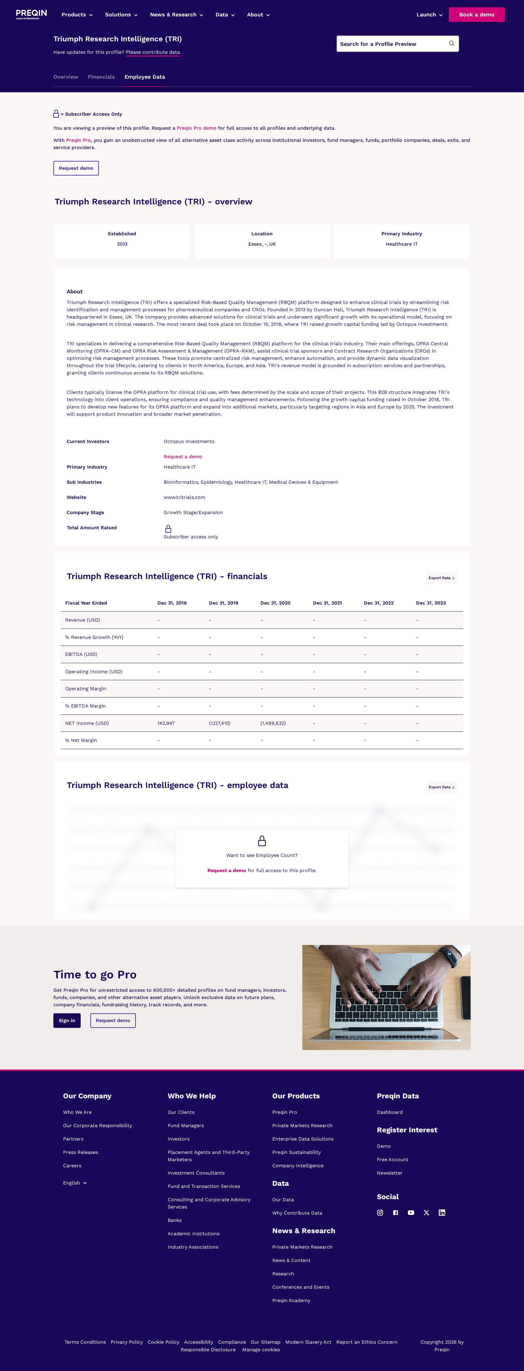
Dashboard (390, 1112)
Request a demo (183, 456)
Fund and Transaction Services (204, 1186)
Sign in (67, 1020)
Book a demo (477, 14)
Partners (73, 1139)
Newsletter (390, 1173)
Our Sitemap (265, 1342)
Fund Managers (186, 1125)
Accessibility (198, 1342)
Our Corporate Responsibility (97, 1125)
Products (74, 14)
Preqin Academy (291, 1300)
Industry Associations (193, 1247)
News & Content (291, 1260)
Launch (426, 14)
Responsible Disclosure (208, 1349)
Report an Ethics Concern (367, 1342)
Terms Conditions (85, 1342)
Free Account (392, 1159)
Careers (72, 1165)
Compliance (232, 1342)
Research (283, 1274)
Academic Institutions (194, 1233)
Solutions (118, 14)
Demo (384, 1146)
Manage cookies (261, 1349)
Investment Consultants (196, 1173)
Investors (179, 1139)
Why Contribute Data (297, 1213)
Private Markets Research (302, 1125)
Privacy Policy (127, 1342)
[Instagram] (380, 1215)
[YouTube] (411, 1215)
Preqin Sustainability (296, 1152)
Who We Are (77, 1112)
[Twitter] (426, 1215)
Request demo (76, 168)
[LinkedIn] (442, 1215)
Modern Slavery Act (308, 1342)
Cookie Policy (163, 1342)
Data (222, 14)
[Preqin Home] (31, 15)
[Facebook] (395, 1215)
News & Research (173, 14)
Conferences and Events (300, 1287)
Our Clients (181, 1112)
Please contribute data (153, 52)
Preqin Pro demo (197, 128)
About (255, 14)
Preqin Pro (78, 140)
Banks (175, 1220)
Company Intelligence (298, 1165)
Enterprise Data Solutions (303, 1139)
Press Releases (80, 1152)
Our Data (283, 1199)
